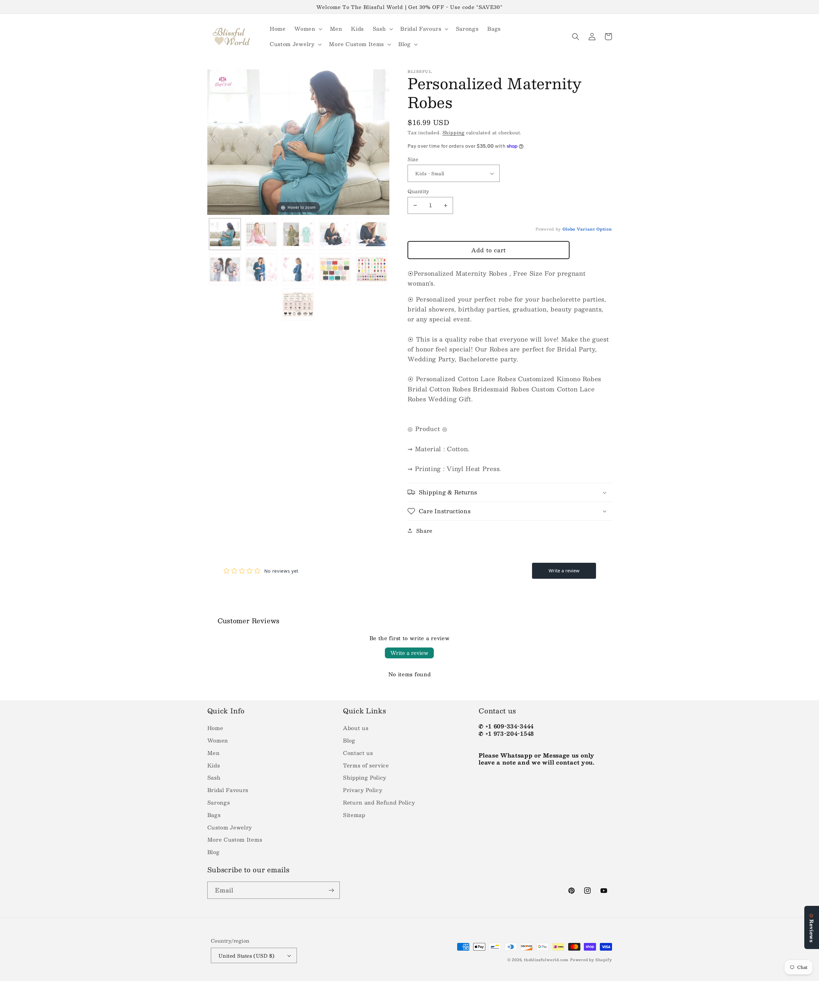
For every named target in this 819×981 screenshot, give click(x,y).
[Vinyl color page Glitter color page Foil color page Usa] (372, 269)
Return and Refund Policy (379, 802)
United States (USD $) (247, 956)
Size (413, 159)
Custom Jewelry (229, 827)
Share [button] (424, 530)
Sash (214, 777)
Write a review (409, 652)
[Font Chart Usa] (298, 304)
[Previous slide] (213, 139)
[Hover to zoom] (298, 141)
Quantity (418, 191)
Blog (213, 852)
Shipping (453, 132)
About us (356, 728)
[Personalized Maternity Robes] (225, 234)
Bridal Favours (228, 790)
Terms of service (366, 765)
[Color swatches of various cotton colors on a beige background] (335, 269)
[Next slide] (383, 139)
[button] (307, 28)
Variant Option (594, 229)
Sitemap (354, 815)
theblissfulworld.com (546, 960)
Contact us (358, 753)
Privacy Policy (363, 790)
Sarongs (218, 802)
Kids (213, 765)
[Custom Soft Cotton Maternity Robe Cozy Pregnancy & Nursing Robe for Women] (298, 269)
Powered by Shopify (591, 960)
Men (213, 753)
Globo (568, 229)
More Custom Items (234, 839)
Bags (214, 815)
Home (215, 728)
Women (217, 740)
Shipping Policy (364, 777)
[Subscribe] (331, 890)
